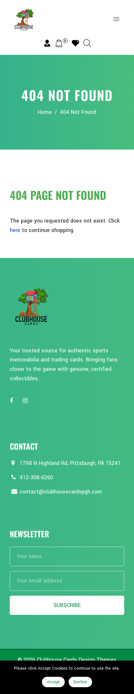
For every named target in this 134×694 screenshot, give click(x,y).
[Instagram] (26, 401)
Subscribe (67, 605)
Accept (53, 682)
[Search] (87, 43)
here (15, 230)
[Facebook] (12, 401)
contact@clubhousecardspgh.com (61, 491)
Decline (80, 682)
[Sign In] (47, 43)
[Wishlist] (75, 43)
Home (45, 112)
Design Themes (97, 660)
